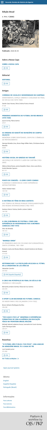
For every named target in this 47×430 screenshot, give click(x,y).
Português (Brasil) (10, 387)
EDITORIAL (6, 80)
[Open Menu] (2, 2)
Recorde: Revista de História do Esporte (19, 2)
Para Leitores (7, 401)
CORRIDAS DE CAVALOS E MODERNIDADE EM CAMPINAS (23, 97)
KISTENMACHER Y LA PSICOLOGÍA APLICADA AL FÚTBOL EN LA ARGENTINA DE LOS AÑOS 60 (23, 264)
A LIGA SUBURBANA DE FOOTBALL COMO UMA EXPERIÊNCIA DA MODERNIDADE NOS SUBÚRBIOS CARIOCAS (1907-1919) (21, 223)
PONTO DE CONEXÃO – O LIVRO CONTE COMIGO (20, 182)
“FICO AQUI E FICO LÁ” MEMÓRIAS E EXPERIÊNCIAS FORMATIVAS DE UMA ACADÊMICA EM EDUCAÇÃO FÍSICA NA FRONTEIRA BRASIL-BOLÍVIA (21, 319)
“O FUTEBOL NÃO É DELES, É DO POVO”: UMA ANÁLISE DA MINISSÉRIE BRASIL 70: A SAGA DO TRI (23, 345)
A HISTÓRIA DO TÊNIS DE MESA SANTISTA (23, 203)
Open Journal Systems (11, 368)
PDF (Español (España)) (13, 274)
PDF (6, 68)
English (6, 381)
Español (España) (9, 384)
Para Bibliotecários (9, 407)
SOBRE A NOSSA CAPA (10, 64)
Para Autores (7, 404)
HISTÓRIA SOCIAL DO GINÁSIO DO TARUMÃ (22, 160)
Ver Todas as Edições (9, 359)
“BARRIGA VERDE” (23, 243)
